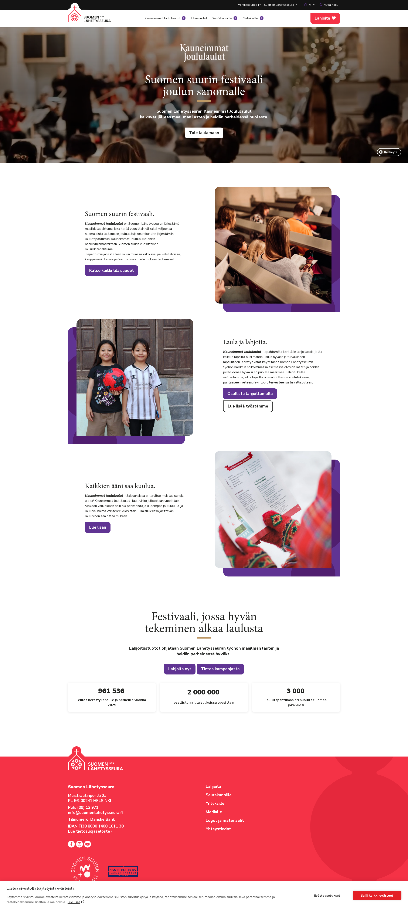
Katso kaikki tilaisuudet (111, 270)
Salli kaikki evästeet (377, 895)
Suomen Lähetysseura (279, 5)
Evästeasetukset (327, 895)
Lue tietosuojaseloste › (90, 831)
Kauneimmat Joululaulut (162, 18)
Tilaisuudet (198, 18)
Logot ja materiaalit (225, 820)
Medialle (214, 812)
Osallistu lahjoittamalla (250, 393)
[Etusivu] (94, 17)
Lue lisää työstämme (248, 406)
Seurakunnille (222, 18)
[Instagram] (79, 844)
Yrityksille (250, 18)
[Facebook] (71, 844)
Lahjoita (322, 18)
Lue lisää (74, 902)
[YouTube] (87, 844)
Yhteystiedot (218, 829)
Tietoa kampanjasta (220, 669)
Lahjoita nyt (179, 669)
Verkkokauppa (247, 5)
